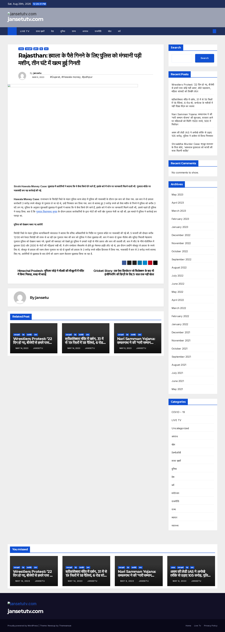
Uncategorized (180, 428)
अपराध (85, 31)
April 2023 (178, 202)
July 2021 (177, 372)
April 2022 (178, 299)
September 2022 (181, 259)
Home (188, 625)
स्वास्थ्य (175, 525)
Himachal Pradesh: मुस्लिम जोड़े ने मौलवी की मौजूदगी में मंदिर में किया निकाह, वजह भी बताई (51, 272)
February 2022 (180, 316)
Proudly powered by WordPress (23, 625)
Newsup (52, 625)
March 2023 (179, 210)
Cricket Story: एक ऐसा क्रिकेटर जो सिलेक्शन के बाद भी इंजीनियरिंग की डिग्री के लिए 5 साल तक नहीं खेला (124, 272)
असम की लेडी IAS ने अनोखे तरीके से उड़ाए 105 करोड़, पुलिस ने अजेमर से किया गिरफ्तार (190, 575)
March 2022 (179, 308)
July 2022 (177, 275)
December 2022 (181, 235)
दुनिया (62, 31)
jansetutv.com (25, 19)
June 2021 (178, 381)
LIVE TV (176, 420)
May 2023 (177, 194)
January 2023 (180, 227)
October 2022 (180, 251)
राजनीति (98, 31)
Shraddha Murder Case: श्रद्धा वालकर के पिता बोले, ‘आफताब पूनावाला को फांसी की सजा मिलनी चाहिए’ (192, 147)
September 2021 (181, 356)
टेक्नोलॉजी (176, 452)
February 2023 (180, 218)
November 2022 (181, 243)
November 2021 (181, 340)
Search (176, 47)
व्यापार (174, 517)
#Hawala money (71, 76)
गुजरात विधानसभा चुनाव (46, 211)
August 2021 (179, 364)
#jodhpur (87, 76)
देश (52, 31)
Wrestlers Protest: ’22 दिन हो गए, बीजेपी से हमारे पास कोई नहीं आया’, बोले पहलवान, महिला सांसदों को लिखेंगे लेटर (193, 88)
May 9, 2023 (127, 581)
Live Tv (24, 31)
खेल (109, 31)
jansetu (37, 73)
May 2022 (177, 291)
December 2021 (181, 332)
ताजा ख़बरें (40, 31)
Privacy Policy (210, 625)
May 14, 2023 (23, 581)
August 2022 (179, 267)
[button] (209, 31)
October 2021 (180, 348)
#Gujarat (55, 76)
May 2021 (177, 389)
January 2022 (180, 324)
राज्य (74, 31)
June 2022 (178, 283)
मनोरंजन (175, 493)
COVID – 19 (178, 412)
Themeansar (65, 625)
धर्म (119, 31)
